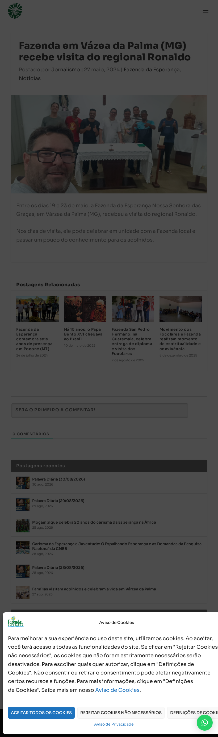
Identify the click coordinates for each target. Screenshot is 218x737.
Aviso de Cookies (117, 690)
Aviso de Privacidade (114, 724)
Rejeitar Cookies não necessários (121, 712)
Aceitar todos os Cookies (41, 712)
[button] (205, 723)
